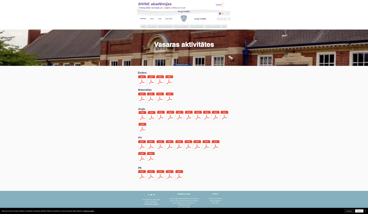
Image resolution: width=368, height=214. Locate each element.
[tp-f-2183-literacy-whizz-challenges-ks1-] (224, 116)
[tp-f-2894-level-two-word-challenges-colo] (206, 116)
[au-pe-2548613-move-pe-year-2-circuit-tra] (142, 175)
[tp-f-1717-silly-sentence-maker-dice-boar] (142, 116)
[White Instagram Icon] (154, 195)
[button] (152, 26)
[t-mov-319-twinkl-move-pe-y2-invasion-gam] (151, 175)
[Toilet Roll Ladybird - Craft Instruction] (151, 145)
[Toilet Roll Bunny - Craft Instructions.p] (142, 145)
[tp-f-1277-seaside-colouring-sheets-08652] (188, 145)
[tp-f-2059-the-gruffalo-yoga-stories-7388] (179, 175)
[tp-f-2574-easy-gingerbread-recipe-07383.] (151, 157)
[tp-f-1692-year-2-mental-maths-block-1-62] (169, 98)
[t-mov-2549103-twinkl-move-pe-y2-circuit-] (160, 175)
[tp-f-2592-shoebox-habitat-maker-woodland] (142, 80)
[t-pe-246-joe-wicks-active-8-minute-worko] (169, 175)
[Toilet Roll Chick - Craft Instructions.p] (160, 145)
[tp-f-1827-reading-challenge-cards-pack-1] (179, 116)
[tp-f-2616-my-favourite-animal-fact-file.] (151, 80)
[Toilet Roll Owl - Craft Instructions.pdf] (179, 145)
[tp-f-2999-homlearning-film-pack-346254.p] (215, 116)
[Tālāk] (357, 48)
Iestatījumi (349, 211)
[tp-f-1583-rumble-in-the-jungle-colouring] (215, 145)
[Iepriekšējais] (10, 48)
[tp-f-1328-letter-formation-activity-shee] (142, 128)
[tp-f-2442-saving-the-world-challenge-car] (169, 80)
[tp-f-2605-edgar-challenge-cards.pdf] (198, 116)
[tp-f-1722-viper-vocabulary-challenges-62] (170, 116)
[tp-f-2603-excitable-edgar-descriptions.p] (188, 116)
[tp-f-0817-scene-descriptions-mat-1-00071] (151, 116)
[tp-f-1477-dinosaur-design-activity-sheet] (197, 145)
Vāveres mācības (153, 204)
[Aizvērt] (366, 210)
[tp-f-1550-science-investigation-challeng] (160, 80)
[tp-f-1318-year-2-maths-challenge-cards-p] (142, 98)
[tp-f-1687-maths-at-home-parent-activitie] (160, 98)
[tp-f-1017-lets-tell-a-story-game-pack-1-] (161, 116)
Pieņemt (359, 211)
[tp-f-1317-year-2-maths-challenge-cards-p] (151, 98)
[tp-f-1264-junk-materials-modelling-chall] (142, 157)
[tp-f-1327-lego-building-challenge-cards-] (206, 145)
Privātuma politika (88, 211)
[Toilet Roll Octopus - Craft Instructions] (169, 145)
